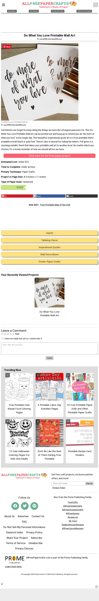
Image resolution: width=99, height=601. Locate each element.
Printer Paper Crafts (49, 261)
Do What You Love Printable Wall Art (49, 313)
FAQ (24, 521)
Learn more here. (13, 566)
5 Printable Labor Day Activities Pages (49, 407)
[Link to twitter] (25, 506)
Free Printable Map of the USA (55, 205)
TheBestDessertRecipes (72, 525)
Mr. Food (73, 521)
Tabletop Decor (49, 240)
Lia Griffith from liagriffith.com (51, 39)
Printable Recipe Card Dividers (79, 453)
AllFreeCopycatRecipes (72, 528)
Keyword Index (14, 532)
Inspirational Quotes (49, 247)
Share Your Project (17, 537)
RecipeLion (73, 517)
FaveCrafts (73, 502)
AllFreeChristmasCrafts (72, 510)
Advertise (23, 516)
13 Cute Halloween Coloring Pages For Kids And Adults (19, 455)
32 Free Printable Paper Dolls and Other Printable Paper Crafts (80, 409)
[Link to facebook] (15, 506)
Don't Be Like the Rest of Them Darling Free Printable (49, 455)
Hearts (49, 233)
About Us (9, 516)
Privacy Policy (34, 532)
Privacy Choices (24, 548)
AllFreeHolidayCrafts (72, 506)
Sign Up (89, 483)
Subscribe (36, 537)
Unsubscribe (36, 543)
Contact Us (38, 516)
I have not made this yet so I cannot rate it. (23, 338)
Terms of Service (16, 543)
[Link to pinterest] (34, 506)
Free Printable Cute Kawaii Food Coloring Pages (19, 409)
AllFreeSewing (72, 513)
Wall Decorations (49, 254)
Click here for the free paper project (49, 155)
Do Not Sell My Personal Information (24, 527)
